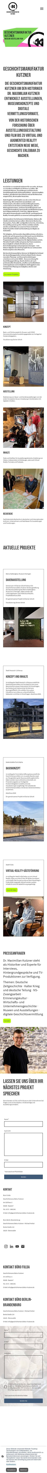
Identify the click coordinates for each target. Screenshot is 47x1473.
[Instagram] (6, 1246)
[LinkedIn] (11, 1246)
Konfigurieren (11, 1464)
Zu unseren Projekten (11, 274)
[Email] (23, 1246)
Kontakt (7, 1021)
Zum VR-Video (11, 890)
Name (6, 1119)
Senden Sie (23, 1401)
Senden (23, 1177)
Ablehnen (23, 1470)
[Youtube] (17, 1246)
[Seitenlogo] (12, 8)
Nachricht (7, 1131)
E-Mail (6, 1160)
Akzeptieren (11, 1470)
